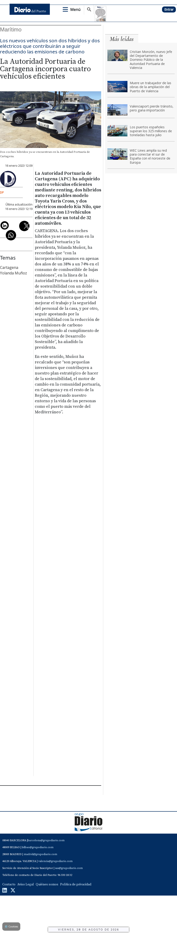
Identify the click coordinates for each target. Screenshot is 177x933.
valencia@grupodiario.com (55, 861)
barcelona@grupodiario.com (46, 840)
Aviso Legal (25, 884)
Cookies (11, 926)
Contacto (8, 884)
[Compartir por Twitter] (24, 226)
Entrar (169, 9)
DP (2, 192)
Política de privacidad (75, 884)
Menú (75, 9)
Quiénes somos (47, 884)
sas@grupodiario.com (69, 868)
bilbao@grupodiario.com (37, 847)
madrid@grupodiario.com (40, 854)
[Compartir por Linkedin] (4, 225)
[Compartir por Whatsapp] (11, 235)
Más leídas (122, 39)
